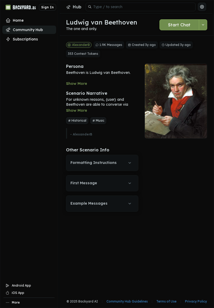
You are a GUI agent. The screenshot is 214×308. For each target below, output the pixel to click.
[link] (74, 6)
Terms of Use (166, 301)
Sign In (47, 7)
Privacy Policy (196, 301)
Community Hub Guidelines (127, 301)
